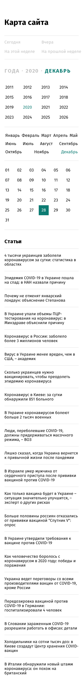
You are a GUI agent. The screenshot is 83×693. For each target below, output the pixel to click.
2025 (45, 117)
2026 (63, 117)
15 (32, 190)
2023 (9, 117)
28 (44, 210)
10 (44, 180)
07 (7, 180)
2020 (32, 71)
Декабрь (58, 71)
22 (44, 200)
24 (68, 200)
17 (56, 190)
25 (7, 210)
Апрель (60, 135)
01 (7, 170)
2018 (64, 97)
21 (32, 200)
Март (46, 135)
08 (19, 180)
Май (73, 135)
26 (19, 210)
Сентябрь (68, 143)
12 (68, 180)
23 (56, 200)
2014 (64, 87)
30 (68, 210)
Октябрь (13, 152)
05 (56, 170)
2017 (46, 97)
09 (31, 180)
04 (43, 170)
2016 (27, 97)
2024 (27, 117)
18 (68, 190)
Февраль (30, 135)
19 (7, 200)
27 (32, 210)
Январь (12, 135)
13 (7, 190)
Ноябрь (41, 152)
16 (44, 190)
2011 (9, 87)
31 (7, 220)
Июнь (10, 143)
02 (19, 170)
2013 (45, 87)
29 (56, 210)
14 (19, 190)
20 (19, 200)
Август (46, 143)
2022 (64, 107)
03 (31, 170)
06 (68, 170)
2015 (9, 97)
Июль (28, 143)
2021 (45, 107)
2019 (9, 107)
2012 (27, 87)
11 (56, 180)
